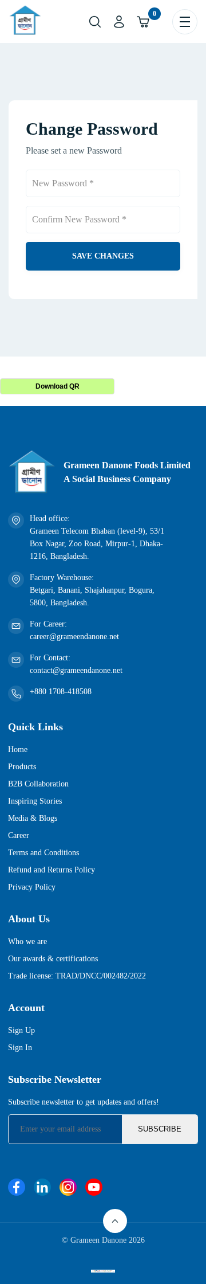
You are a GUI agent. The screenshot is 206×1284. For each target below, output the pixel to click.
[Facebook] (16, 1188)
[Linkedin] (42, 1188)
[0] (143, 21)
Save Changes (103, 256)
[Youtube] (93, 1188)
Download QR (57, 386)
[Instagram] (68, 1188)
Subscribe (159, 1129)
